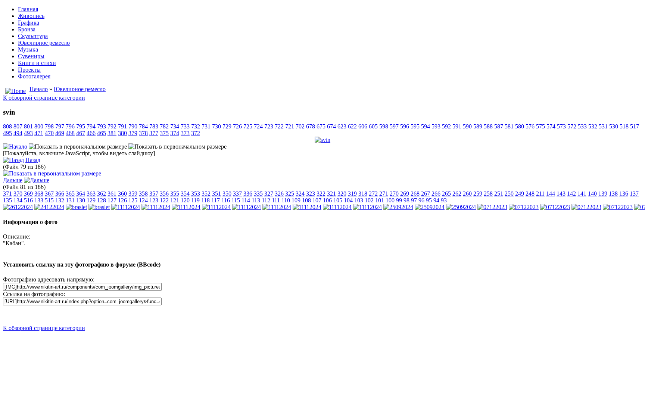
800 (38, 126)
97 (414, 200)
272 (373, 193)
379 (132, 133)
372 (195, 133)
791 (122, 126)
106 (327, 200)
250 (509, 193)
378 (143, 133)
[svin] (322, 140)
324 (300, 193)
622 (352, 126)
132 (59, 200)
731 (206, 126)
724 (258, 126)
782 (164, 126)
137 (634, 193)
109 (296, 200)
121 (174, 200)
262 (456, 193)
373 (185, 133)
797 (59, 126)
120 (185, 200)
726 (237, 126)
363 (91, 193)
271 (383, 193)
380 (122, 133)
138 (613, 193)
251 (498, 193)
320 (341, 193)
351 (216, 193)
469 (59, 133)
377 (153, 133)
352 (206, 193)
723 (268, 126)
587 (498, 126)
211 (540, 193)
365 (70, 193)
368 (38, 193)
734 (174, 126)
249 (519, 193)
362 (101, 193)
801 (28, 126)
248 (530, 193)
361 (112, 193)
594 (425, 126)
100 (390, 200)
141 (581, 193)
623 (341, 126)
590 (467, 126)
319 (352, 193)
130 (80, 200)
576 (530, 126)
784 (143, 126)
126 (122, 200)
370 (17, 193)
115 (235, 200)
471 (38, 133)
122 (164, 200)
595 (415, 126)
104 (348, 200)
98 (406, 200)
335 (258, 193)
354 (185, 193)
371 (7, 193)
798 (49, 126)
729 (226, 126)
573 (561, 126)
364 (80, 193)
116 (225, 200)
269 (404, 193)
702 (300, 126)
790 (132, 126)
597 (394, 126)
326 (279, 193)
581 (509, 126)
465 (101, 133)
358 (143, 193)
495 (7, 133)
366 (59, 193)
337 (237, 193)
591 (456, 126)
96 (421, 200)
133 (38, 200)
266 (435, 193)
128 (101, 200)
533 (582, 126)
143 (561, 193)
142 (571, 193)
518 (624, 126)
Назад (32, 160)
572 (571, 126)
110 (285, 200)
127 (112, 200)
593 (435, 126)
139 (602, 193)
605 (373, 126)
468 (70, 133)
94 (436, 200)
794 (91, 126)
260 (467, 193)
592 (446, 126)
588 (488, 126)
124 (143, 200)
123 (153, 200)
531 (603, 126)
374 (174, 133)
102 (369, 200)
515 (49, 200)
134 (17, 200)
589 (477, 126)
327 (268, 193)
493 (28, 133)
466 (91, 133)
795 (80, 126)
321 (331, 193)
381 (112, 133)
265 (446, 193)
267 (425, 193)
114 (246, 200)
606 (362, 126)
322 (321, 193)
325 (289, 193)
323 (310, 193)
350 (226, 193)
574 (550, 126)
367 (49, 193)
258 (488, 193)
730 (216, 126)
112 (266, 200)
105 (337, 200)
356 (164, 193)
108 (306, 200)
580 (519, 126)
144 (550, 193)
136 (623, 193)
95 (429, 200)
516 (28, 200)
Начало (38, 89)
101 (379, 200)
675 (321, 126)
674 (331, 126)
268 (415, 193)
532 (592, 126)
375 (164, 133)
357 (153, 193)
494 (17, 133)
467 (80, 133)
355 (174, 193)
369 (28, 193)
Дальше (12, 180)
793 (101, 126)
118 (205, 200)
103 (358, 200)
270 (394, 193)
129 (91, 200)
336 (247, 193)
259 (477, 193)
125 (132, 200)
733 (185, 126)
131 (70, 200)
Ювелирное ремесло (80, 89)
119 (195, 200)
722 (279, 126)
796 (70, 126)
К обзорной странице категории (44, 97)
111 (276, 200)
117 (215, 200)
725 (247, 126)
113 (256, 200)
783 (153, 126)
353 (195, 193)
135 (7, 200)
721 (289, 126)
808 (7, 126)
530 (613, 126)
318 (362, 193)
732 (195, 126)
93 (444, 200)
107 (316, 200)
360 (122, 193)
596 (404, 126)
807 (17, 126)
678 (310, 126)
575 (540, 126)
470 (49, 133)
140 (592, 193)
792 (112, 126)
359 (132, 193)
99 (399, 200)
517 (634, 126)
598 (383, 126)
